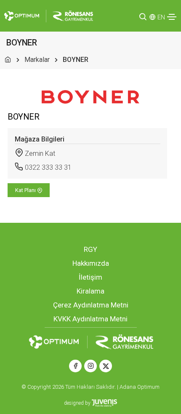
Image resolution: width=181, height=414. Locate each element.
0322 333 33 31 (48, 167)
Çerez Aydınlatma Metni (90, 305)
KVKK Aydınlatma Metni (90, 319)
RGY (90, 249)
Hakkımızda (90, 263)
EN (161, 17)
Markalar (37, 60)
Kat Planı (26, 190)
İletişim (90, 277)
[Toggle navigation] (171, 17)
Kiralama (90, 291)
